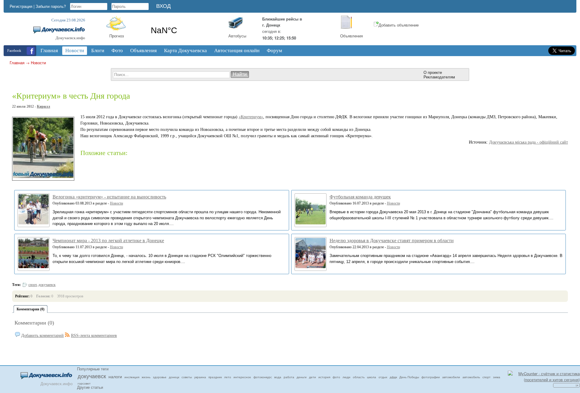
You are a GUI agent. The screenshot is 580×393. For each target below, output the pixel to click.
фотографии (430, 377)
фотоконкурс (262, 377)
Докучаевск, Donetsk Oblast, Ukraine (183, 30)
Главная (17, 62)
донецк (174, 377)
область (359, 377)
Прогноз (116, 36)
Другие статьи (90, 387)
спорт (32, 285)
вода (277, 377)
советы (187, 377)
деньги (302, 377)
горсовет (84, 383)
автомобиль (471, 377)
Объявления (351, 36)
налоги (115, 376)
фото (336, 377)
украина (200, 377)
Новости (38, 62)
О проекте (433, 72)
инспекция (131, 377)
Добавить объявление (399, 25)
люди (346, 377)
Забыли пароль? (51, 6)
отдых (383, 377)
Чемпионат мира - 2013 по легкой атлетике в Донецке (108, 240)
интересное (242, 377)
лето (227, 377)
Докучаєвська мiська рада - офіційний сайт (528, 142)
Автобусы (237, 36)
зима (496, 377)
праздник (215, 377)
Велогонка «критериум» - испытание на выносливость (109, 196)
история (324, 377)
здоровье (159, 377)
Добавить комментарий (42, 335)
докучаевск (47, 285)
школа (371, 377)
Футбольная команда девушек (360, 196)
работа (289, 377)
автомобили (451, 377)
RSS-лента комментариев (94, 335)
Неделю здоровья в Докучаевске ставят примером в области (392, 240)
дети (312, 377)
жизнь (146, 377)
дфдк (393, 377)
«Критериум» (251, 117)
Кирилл (43, 106)
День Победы (409, 377)
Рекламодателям (439, 77)
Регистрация (21, 6)
